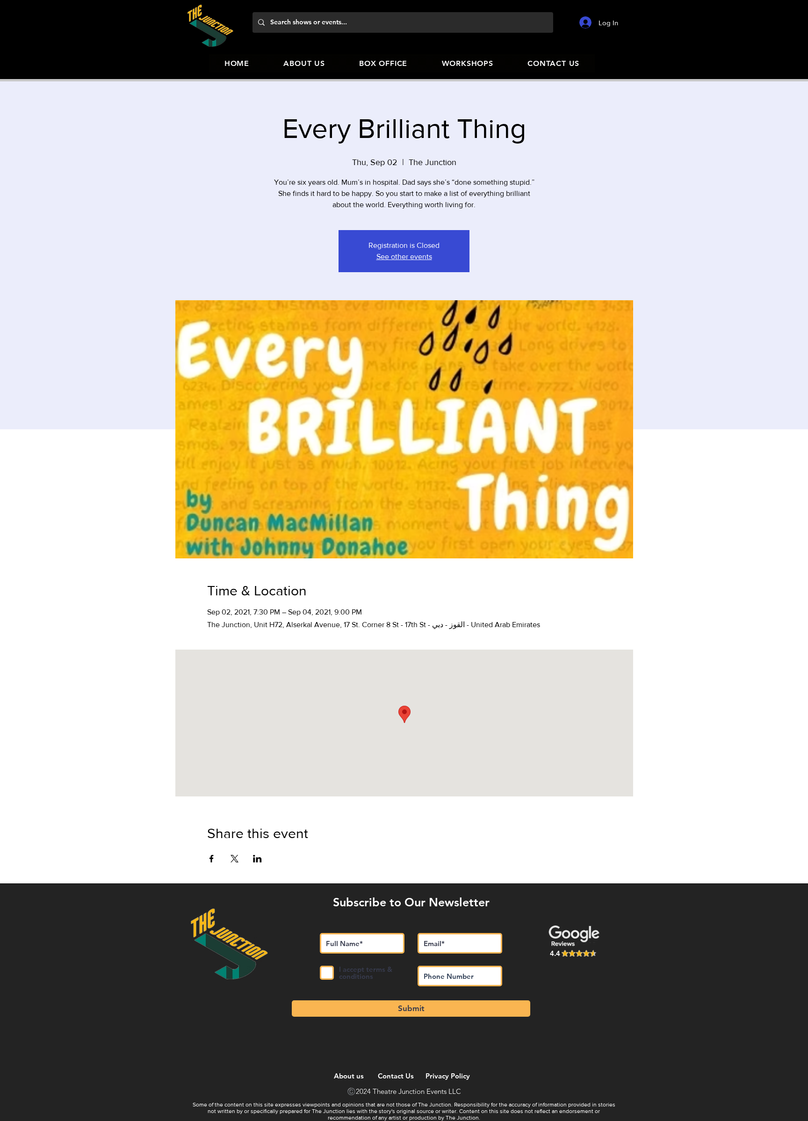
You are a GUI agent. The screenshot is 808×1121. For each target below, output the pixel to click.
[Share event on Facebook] (211, 858)
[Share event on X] (234, 858)
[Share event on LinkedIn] (257, 858)
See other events (404, 256)
